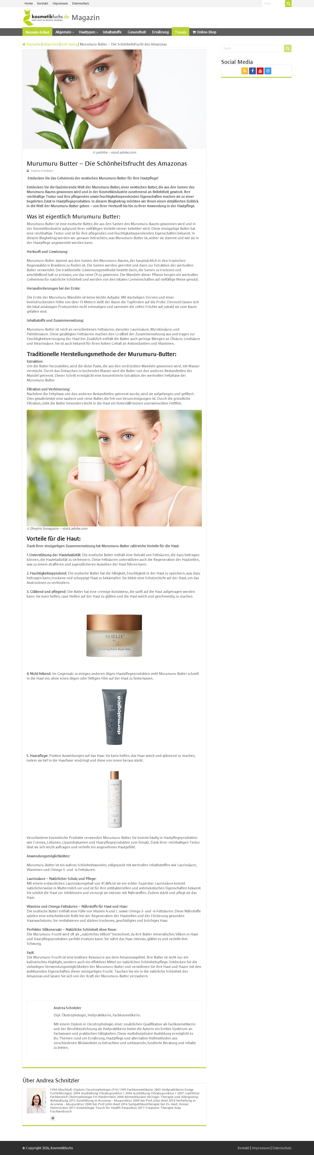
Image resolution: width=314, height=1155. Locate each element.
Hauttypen (87, 32)
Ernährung (160, 32)
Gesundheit (137, 32)
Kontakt (42, 3)
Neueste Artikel (37, 32)
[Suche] (288, 3)
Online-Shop (206, 32)
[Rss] (244, 70)
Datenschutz (80, 3)
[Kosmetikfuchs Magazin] (62, 17)
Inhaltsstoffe (112, 32)
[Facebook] (252, 70)
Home (29, 3)
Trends (180, 32)
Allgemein (63, 32)
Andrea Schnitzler (42, 170)
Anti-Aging (69, 44)
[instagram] (267, 70)
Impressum (60, 3)
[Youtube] (260, 70)
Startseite (33, 44)
